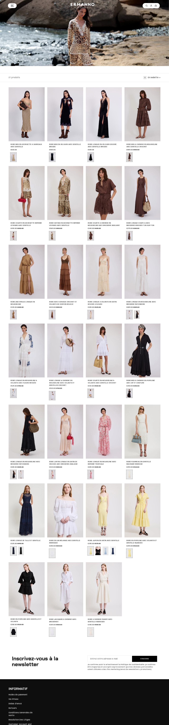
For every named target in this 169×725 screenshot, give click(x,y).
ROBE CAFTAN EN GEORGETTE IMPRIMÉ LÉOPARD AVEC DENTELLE (64, 224)
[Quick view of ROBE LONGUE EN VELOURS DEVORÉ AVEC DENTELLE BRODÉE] (119, 91)
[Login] (151, 6)
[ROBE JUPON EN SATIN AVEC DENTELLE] (104, 510)
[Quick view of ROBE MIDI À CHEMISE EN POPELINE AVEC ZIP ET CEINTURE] (157, 327)
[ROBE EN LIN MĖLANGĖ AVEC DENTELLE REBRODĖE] (65, 510)
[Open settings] (147, 6)
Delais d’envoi (15, 704)
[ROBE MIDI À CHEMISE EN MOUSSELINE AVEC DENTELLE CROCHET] (143, 114)
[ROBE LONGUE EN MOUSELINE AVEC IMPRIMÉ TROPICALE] (104, 432)
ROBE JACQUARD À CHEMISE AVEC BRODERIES (62, 620)
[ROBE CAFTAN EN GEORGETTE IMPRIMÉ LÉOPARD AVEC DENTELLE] (65, 193)
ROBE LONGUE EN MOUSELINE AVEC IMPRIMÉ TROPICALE (102, 463)
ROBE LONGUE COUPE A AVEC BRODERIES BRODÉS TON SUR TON (140, 224)
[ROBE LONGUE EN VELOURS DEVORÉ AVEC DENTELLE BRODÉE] (104, 114)
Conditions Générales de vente (20, 714)
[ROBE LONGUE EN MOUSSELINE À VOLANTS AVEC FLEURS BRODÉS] (27, 351)
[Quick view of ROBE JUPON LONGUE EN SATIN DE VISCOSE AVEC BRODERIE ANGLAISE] (80, 408)
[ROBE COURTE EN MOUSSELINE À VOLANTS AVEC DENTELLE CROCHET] (104, 351)
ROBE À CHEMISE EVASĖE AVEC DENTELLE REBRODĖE (100, 620)
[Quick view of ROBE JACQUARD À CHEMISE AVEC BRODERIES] (80, 566)
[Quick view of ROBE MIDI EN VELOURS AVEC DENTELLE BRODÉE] (80, 91)
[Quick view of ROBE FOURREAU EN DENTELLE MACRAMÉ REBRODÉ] (157, 408)
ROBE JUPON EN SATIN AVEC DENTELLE (103, 540)
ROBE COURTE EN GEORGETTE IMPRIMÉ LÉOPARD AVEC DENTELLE (26, 224)
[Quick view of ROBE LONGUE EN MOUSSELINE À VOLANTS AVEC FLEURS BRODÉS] (41, 327)
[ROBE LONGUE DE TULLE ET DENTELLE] (27, 510)
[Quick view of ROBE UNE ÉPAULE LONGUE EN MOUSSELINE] (41, 248)
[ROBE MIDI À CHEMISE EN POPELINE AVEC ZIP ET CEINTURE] (143, 351)
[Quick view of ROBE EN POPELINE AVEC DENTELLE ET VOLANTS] (41, 566)
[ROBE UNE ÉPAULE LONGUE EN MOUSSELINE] (27, 272)
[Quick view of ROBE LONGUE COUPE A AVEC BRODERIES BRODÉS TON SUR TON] (157, 169)
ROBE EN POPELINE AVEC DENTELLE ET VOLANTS (26, 620)
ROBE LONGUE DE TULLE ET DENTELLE (26, 540)
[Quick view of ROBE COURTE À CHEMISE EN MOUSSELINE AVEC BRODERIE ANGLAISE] (119, 169)
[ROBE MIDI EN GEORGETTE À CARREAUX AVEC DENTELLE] (27, 114)
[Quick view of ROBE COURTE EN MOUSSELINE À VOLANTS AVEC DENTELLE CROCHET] (119, 327)
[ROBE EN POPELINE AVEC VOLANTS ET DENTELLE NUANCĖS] (143, 510)
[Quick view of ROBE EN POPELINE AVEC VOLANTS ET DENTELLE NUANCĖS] (157, 487)
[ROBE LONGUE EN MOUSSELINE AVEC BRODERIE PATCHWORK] (143, 272)
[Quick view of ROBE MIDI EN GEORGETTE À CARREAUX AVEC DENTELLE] (41, 91)
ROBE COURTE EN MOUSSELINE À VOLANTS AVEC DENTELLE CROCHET (102, 382)
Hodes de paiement (18, 695)
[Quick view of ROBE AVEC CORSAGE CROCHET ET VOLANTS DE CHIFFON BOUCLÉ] (80, 248)
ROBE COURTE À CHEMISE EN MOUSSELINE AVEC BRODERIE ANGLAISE (104, 224)
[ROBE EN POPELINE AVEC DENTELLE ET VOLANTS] (27, 589)
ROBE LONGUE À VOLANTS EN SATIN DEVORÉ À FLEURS (102, 303)
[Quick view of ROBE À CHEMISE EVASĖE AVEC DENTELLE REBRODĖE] (119, 566)
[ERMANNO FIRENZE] (82, 5)
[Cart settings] (156, 6)
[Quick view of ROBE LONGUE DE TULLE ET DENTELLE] (41, 487)
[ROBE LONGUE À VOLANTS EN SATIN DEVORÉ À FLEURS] (104, 272)
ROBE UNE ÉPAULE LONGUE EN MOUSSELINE (23, 303)
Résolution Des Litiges (19, 720)
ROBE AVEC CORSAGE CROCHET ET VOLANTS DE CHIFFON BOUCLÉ (63, 303)
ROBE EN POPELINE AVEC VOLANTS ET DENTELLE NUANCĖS (141, 542)
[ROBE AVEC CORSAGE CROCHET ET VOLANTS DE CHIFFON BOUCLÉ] (65, 272)
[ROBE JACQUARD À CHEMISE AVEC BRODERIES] (65, 589)
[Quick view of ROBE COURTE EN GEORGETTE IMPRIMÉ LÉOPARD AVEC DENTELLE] (41, 169)
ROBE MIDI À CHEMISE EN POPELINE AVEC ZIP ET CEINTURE (140, 382)
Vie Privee (13, 699)
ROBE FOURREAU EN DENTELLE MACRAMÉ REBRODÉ (138, 463)
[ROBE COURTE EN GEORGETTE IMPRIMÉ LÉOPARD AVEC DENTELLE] (27, 193)
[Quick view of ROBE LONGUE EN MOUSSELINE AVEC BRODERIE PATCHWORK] (157, 248)
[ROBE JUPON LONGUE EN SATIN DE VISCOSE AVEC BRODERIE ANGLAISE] (65, 432)
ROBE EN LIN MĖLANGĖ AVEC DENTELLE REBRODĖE (64, 542)
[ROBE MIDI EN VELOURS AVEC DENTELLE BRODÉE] (65, 114)
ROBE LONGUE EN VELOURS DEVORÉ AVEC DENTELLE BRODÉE (102, 145)
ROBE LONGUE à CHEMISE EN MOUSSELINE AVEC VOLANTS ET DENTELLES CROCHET (61, 383)
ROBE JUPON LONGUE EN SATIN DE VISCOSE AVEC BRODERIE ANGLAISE (63, 463)
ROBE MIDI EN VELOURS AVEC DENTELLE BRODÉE (65, 145)
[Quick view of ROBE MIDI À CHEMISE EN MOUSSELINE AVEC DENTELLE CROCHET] (157, 91)
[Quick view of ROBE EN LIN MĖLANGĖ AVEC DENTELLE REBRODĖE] (80, 487)
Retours (13, 708)
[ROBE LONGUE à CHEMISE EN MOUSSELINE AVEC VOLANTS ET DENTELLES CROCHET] (65, 351)
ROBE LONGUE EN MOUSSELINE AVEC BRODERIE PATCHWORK (141, 303)
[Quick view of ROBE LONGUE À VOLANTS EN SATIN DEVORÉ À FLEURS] (119, 248)
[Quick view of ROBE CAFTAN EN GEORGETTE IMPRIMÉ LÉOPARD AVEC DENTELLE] (80, 169)
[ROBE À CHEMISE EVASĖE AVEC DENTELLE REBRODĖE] (104, 589)
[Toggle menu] (12, 5)
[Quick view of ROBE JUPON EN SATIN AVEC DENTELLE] (119, 487)
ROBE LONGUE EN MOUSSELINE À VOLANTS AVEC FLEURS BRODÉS (24, 382)
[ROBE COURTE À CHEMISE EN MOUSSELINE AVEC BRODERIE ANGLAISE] (104, 193)
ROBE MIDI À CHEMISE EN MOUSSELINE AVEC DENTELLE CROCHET (141, 145)
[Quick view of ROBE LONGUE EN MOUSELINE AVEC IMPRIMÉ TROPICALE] (119, 408)
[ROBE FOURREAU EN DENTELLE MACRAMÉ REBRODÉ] (143, 432)
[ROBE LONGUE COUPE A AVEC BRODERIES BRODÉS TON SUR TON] (143, 193)
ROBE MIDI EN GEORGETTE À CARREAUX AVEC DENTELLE (26, 145)
